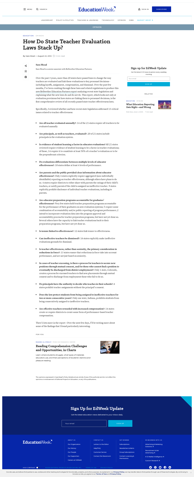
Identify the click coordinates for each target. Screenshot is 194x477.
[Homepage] (97, 9)
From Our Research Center (64, 342)
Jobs (131, 20)
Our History (72, 448)
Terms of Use (91, 467)
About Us (71, 440)
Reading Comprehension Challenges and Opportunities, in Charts (61, 348)
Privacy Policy (106, 467)
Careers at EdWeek (75, 460)
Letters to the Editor (101, 444)
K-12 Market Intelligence (154, 457)
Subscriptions (124, 444)
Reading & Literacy (44, 342)
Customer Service (100, 452)
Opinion (122, 20)
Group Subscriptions (126, 452)
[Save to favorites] (25, 71)
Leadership (47, 20)
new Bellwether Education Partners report (56, 91)
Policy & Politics (65, 20)
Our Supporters (73, 456)
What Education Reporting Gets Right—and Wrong (140, 106)
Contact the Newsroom (102, 456)
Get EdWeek (124, 440)
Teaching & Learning (87, 20)
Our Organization (74, 444)
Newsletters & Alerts (126, 448)
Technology (108, 20)
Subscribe (161, 9)
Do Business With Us (153, 440)
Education (28, 36)
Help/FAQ (97, 448)
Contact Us (98, 440)
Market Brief (144, 20)
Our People (72, 452)
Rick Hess (129, 112)
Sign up (120, 423)
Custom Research (152, 460)
